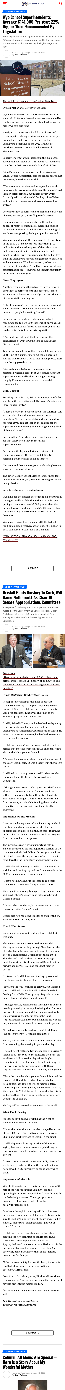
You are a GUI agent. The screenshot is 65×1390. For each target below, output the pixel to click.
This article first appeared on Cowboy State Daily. (30, 101)
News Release (21, 55)
